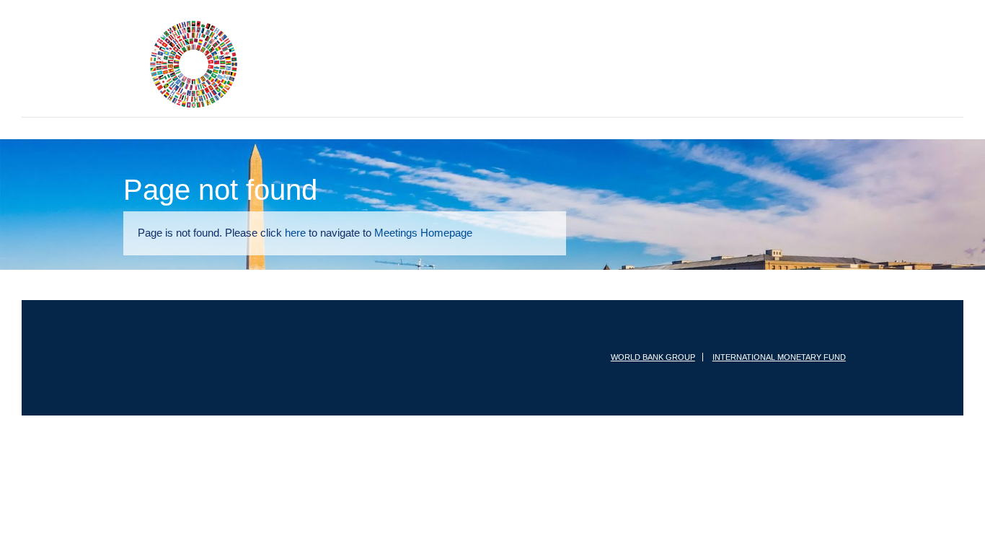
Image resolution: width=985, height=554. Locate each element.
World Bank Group (655, 357)
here (304, 232)
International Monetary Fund (780, 357)
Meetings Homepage (443, 232)
